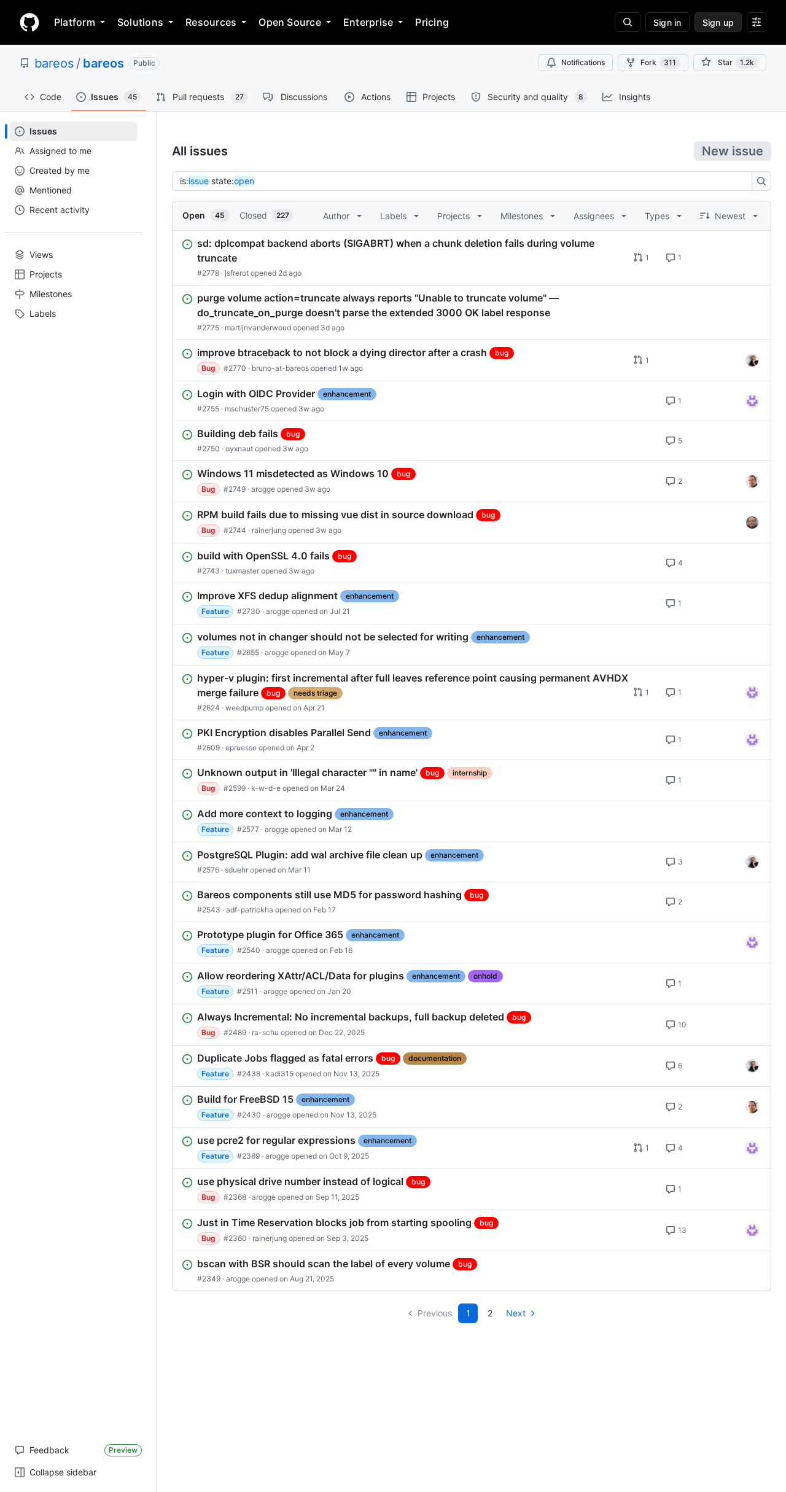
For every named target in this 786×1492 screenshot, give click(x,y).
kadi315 (280, 1073)
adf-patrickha (249, 909)
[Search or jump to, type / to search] (627, 22)
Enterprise (368, 22)
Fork (658, 62)
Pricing (432, 22)
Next (516, 1313)
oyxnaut (239, 448)
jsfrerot (237, 273)
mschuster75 (247, 408)
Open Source (290, 22)
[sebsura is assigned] (752, 401)
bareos (54, 63)
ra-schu (265, 1032)
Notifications (583, 62)
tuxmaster (242, 570)
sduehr (236, 869)
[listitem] (472, 258)
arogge (263, 489)
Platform (74, 22)
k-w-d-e (266, 788)
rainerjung (269, 530)
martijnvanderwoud (258, 327)
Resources (210, 22)
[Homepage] (29, 22)
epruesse (241, 747)
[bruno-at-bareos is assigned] (752, 360)
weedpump (244, 707)
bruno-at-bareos (280, 368)
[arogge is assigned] (752, 481)
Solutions (140, 22)
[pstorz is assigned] (752, 522)
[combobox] (465, 181)
